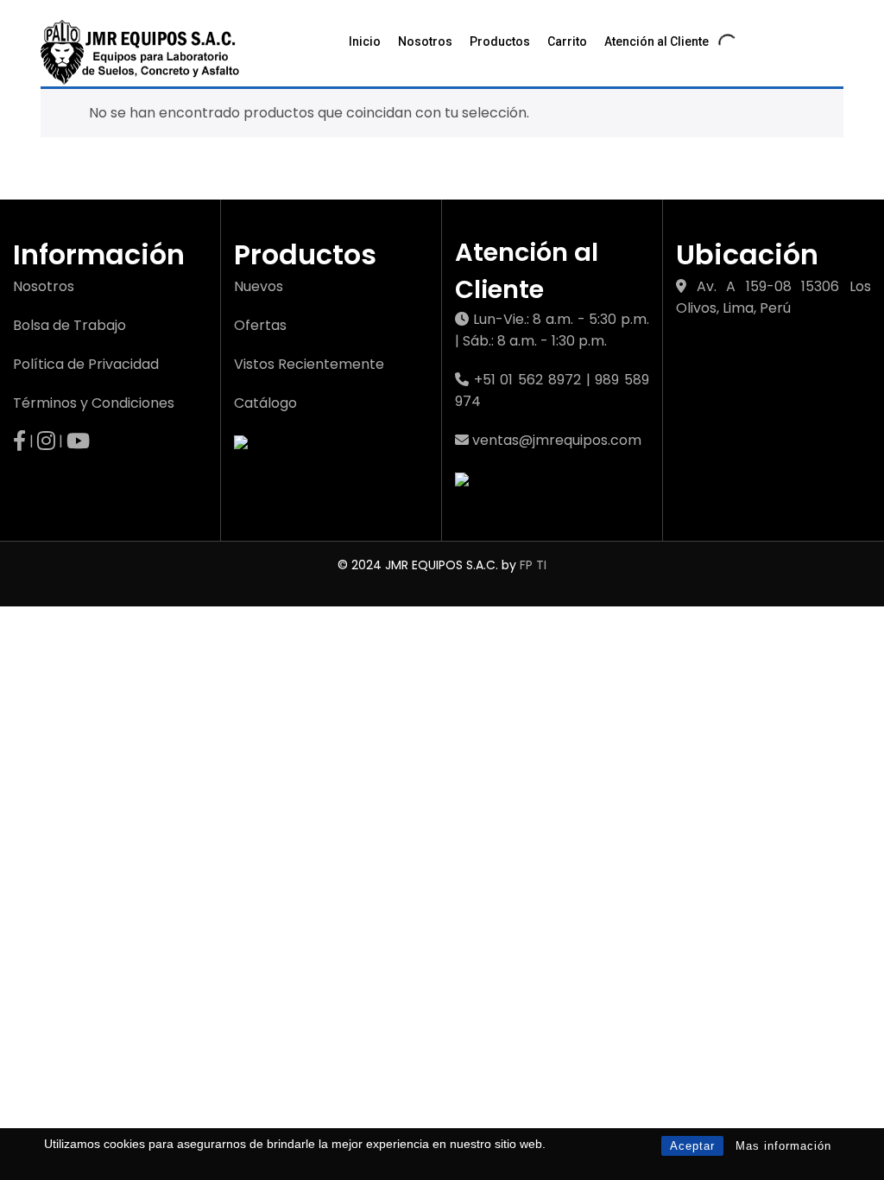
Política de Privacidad (86, 364)
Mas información (783, 1145)
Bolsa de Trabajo (69, 325)
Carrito (567, 41)
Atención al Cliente (656, 41)
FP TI (533, 565)
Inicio (365, 41)
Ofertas (260, 325)
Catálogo (265, 403)
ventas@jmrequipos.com (556, 440)
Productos (500, 41)
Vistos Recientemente (309, 364)
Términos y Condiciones (93, 403)
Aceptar (692, 1145)
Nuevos (258, 286)
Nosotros (425, 41)
